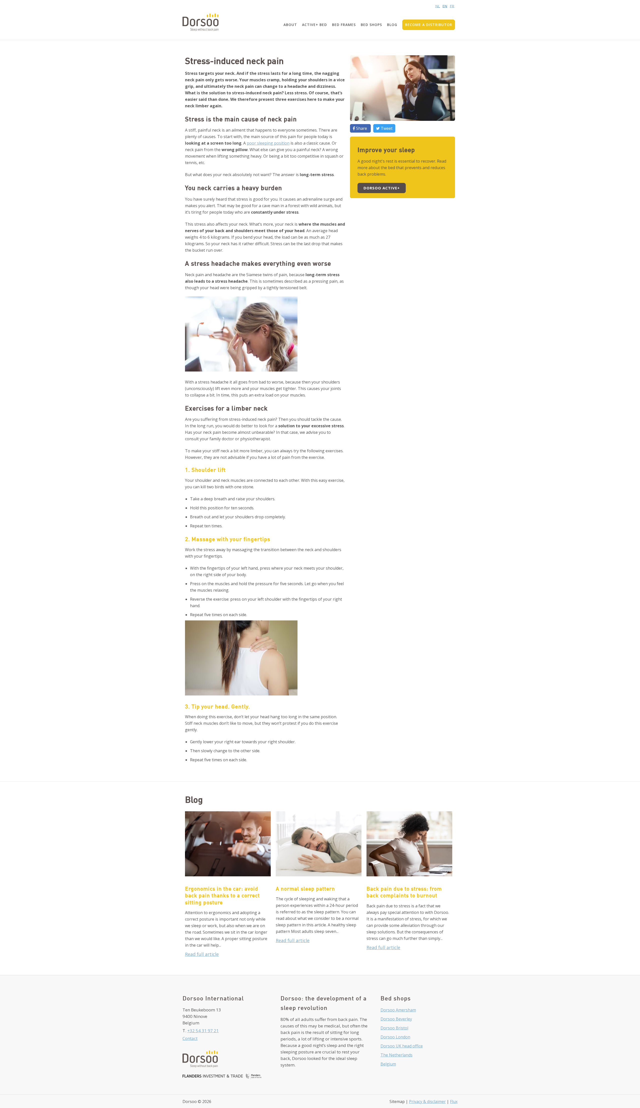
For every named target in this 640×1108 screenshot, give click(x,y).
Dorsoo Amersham (398, 1010)
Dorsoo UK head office (401, 1046)
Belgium (388, 1064)
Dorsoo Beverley (396, 1019)
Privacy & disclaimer (427, 1101)
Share (361, 128)
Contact (190, 1038)
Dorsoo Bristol (394, 1028)
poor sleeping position (268, 143)
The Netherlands (396, 1055)
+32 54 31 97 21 (203, 1030)
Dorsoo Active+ (382, 187)
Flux (454, 1101)
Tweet (386, 128)
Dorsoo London (395, 1037)
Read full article (202, 954)
